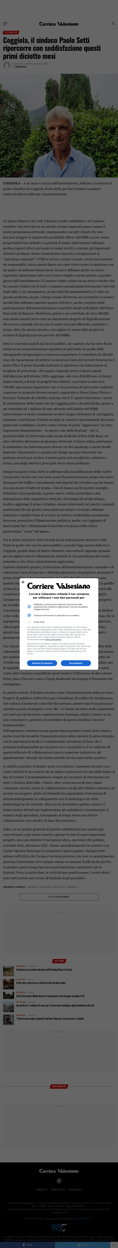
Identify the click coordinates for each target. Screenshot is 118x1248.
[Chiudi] (23, 582)
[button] (59, 622)
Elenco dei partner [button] (53, 639)
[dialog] (59, 624)
